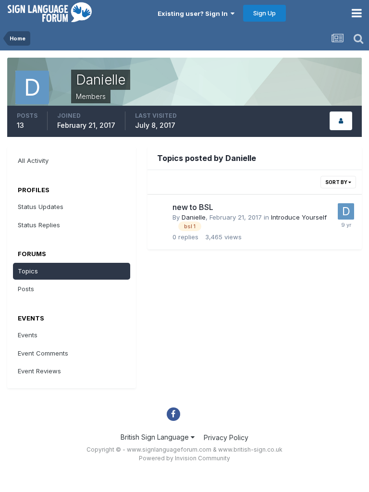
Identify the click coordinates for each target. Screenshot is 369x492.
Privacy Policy (226, 437)
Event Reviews (39, 371)
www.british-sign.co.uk (250, 449)
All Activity (33, 160)
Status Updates (40, 206)
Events (27, 335)
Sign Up (264, 13)
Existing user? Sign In (194, 13)
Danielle (194, 217)
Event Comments (43, 353)
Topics (28, 271)
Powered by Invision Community (184, 458)
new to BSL (192, 207)
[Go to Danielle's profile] (346, 211)
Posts (26, 289)
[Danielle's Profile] (341, 120)
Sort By (336, 182)
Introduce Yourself (299, 217)
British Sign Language (156, 437)
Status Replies (39, 225)
